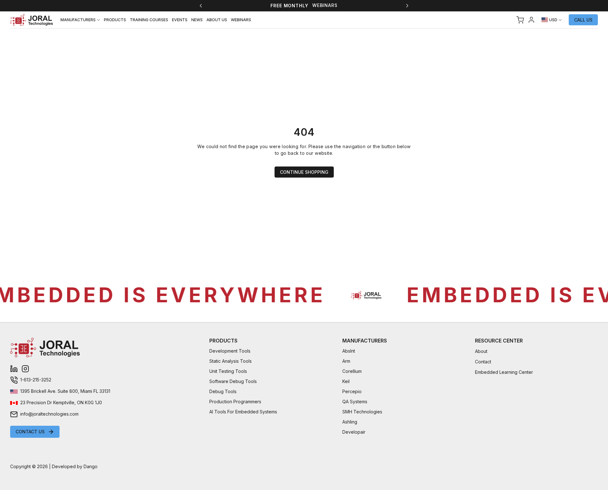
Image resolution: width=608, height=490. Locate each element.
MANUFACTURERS (78, 19)
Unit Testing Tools (228, 371)
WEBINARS (241, 19)
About (481, 351)
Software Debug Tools (233, 381)
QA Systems (354, 401)
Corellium (352, 371)
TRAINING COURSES (149, 19)
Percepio (352, 391)
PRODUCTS (115, 19)
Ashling (349, 421)
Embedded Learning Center (504, 372)
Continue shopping (304, 172)
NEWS (197, 19)
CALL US (583, 19)
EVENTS (179, 19)
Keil (346, 381)
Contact (483, 361)
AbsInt (348, 351)
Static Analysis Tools (230, 361)
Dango (91, 466)
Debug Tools (223, 391)
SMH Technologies (362, 411)
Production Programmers (235, 401)
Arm (346, 361)
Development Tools (229, 351)
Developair (353, 432)
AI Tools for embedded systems (243, 411)
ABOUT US (216, 19)
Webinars (325, 5)
